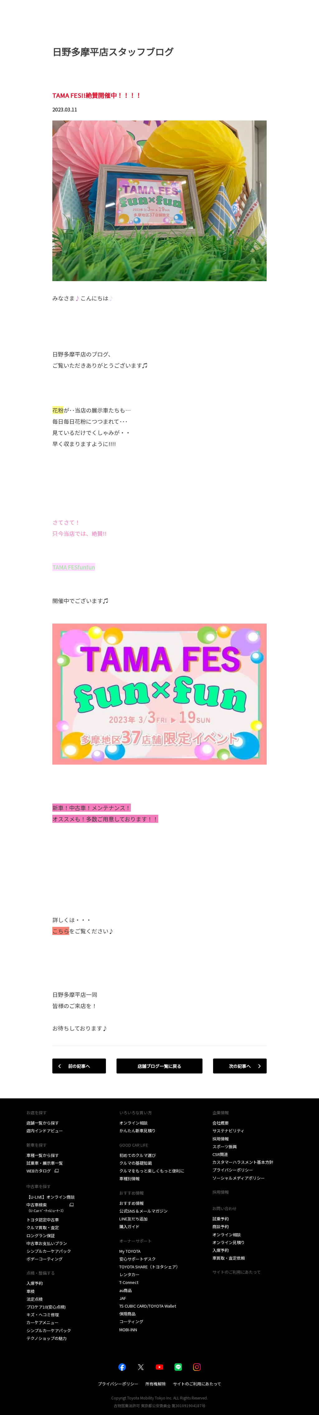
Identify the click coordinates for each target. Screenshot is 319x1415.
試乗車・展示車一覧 (44, 1163)
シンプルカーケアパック (48, 1251)
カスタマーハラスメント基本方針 (242, 1162)
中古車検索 (46, 1207)
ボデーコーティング (44, 1259)
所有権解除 (155, 1384)
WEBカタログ (38, 1171)
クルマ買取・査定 (42, 1227)
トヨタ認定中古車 (42, 1220)
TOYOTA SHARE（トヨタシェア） (149, 1267)
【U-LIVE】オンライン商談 (50, 1197)
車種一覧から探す (42, 1155)
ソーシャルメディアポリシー (238, 1178)
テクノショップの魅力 (46, 1338)
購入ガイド (129, 1226)
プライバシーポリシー (232, 1170)
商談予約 (220, 1226)
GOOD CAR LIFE (133, 1145)
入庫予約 (34, 1283)
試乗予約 (220, 1219)
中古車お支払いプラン (46, 1243)
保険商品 (127, 1314)
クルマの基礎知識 (135, 1163)
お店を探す (36, 1112)
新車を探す (36, 1145)
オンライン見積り (228, 1242)
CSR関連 (220, 1154)
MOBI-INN (128, 1329)
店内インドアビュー (44, 1131)
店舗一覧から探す (42, 1123)
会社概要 (220, 1123)
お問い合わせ (224, 1208)
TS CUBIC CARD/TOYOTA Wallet (147, 1306)
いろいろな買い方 (135, 1112)
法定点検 (34, 1299)
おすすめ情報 (131, 1203)
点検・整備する (40, 1273)
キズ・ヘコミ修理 (42, 1315)
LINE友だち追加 (133, 1219)
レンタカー (129, 1274)
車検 (30, 1291)
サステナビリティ (228, 1131)
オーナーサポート (135, 1241)
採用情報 (220, 1139)
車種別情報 (129, 1179)
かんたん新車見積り (137, 1131)
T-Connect (128, 1282)
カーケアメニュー (42, 1322)
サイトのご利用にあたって (236, 1272)
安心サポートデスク (137, 1259)
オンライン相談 (133, 1123)
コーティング (131, 1321)
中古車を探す (38, 1186)
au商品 (125, 1290)
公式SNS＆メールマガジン (143, 1211)
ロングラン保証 (40, 1235)
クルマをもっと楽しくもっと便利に (151, 1171)
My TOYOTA (129, 1251)
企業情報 (220, 1112)
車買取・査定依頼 (228, 1258)
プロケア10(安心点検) (46, 1307)
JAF (122, 1298)
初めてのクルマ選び (137, 1155)
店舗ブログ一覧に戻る (159, 1066)
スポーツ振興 (224, 1146)
